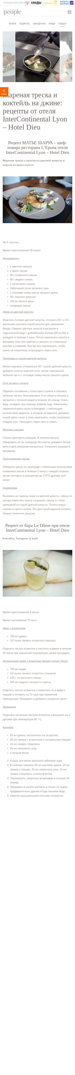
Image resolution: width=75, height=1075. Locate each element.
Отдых (62, 24)
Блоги (12, 24)
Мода (52, 24)
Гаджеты (24, 24)
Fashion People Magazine (12, 12)
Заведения (39, 24)
